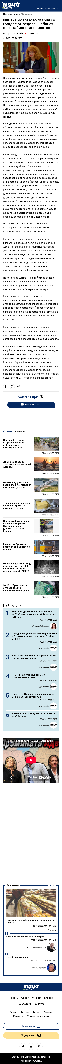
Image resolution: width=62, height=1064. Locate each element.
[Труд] (31, 987)
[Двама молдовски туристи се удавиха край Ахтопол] (46, 464)
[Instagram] (39, 1046)
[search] (50, 4)
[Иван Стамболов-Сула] (51, 947)
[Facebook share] (5, 386)
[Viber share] (12, 386)
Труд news (51, 930)
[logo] (11, 5)
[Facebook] (22, 1046)
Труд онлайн (16, 33)
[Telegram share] (18, 386)
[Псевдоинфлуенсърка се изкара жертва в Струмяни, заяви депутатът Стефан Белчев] (46, 526)
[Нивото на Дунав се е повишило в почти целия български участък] (46, 485)
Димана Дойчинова (40, 626)
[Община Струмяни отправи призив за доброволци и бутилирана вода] (46, 444)
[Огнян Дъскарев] (51, 967)
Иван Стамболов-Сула (36, 947)
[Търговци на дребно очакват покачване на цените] (31, 903)
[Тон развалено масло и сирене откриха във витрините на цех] (46, 506)
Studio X (38, 1061)
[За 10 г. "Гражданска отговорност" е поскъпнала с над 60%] (46, 588)
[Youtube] (31, 1046)
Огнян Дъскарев (39, 968)
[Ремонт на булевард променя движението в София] (46, 547)
